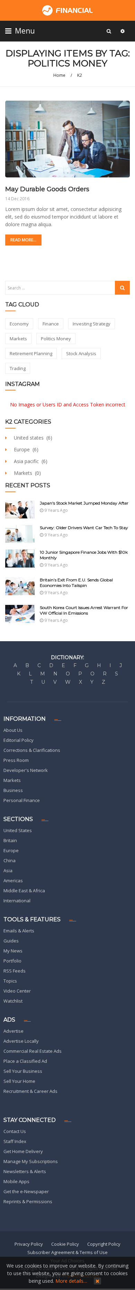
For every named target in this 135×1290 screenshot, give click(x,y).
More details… (71, 1281)
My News (12, 951)
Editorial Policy (18, 740)
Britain (10, 840)
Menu (24, 31)
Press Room (16, 760)
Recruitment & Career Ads (30, 1091)
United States (17, 830)
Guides (11, 941)
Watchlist (12, 1001)
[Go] (108, 31)
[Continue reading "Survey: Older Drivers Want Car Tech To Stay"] (20, 534)
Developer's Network (25, 770)
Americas (13, 880)
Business (13, 790)
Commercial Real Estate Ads (32, 1051)
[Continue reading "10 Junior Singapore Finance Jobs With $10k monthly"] (20, 559)
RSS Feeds (14, 971)
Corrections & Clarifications (31, 750)
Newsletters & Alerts (24, 1171)
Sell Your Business (22, 1071)
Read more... (23, 240)
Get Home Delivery (23, 1151)
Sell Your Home (19, 1081)
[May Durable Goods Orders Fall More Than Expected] (67, 138)
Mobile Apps (16, 1181)
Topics (10, 981)
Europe (11, 850)
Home (59, 75)
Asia (7, 870)
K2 (79, 75)
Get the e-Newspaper (26, 1191)
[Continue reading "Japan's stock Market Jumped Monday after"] (20, 509)
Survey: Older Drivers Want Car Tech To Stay (84, 527)
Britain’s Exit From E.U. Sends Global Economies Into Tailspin (76, 582)
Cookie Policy (65, 1244)
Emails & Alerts (18, 931)
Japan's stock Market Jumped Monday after (84, 503)
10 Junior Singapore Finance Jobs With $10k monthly (84, 555)
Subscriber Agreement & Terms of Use (67, 1252)
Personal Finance (21, 800)
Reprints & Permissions (27, 1201)
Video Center (17, 991)
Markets (12, 780)
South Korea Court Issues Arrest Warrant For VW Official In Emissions (84, 610)
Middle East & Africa (24, 890)
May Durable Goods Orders (47, 189)
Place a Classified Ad (25, 1061)
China (9, 860)
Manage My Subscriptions (30, 1161)
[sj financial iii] (67, 10)
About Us (12, 730)
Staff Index (14, 1141)
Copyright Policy (103, 1244)
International (16, 900)
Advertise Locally (21, 1041)
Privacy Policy (29, 1244)
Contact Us (14, 1131)
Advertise (13, 1031)
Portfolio (12, 961)
